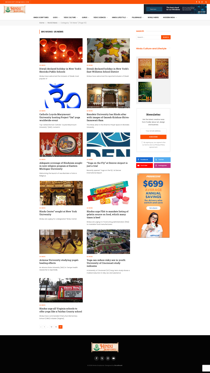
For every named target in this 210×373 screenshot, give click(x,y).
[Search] (206, 2)
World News (153, 17)
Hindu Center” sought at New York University (58, 213)
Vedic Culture (70, 17)
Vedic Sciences (100, 17)
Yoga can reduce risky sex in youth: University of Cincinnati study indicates (106, 263)
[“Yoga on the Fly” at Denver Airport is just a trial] (108, 144)
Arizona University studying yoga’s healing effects (58, 261)
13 (56, 327)
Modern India (169, 17)
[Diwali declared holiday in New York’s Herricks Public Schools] (61, 50)
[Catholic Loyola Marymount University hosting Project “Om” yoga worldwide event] (61, 96)
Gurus (84, 17)
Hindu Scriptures (41, 17)
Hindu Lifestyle (119, 17)
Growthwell (118, 365)
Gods (55, 17)
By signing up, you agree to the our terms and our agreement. (153, 144)
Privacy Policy (160, 145)
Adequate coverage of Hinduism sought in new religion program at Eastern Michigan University (60, 165)
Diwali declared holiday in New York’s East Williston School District (108, 70)
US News (42, 65)
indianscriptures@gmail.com (17, 2)
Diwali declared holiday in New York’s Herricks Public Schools (60, 70)
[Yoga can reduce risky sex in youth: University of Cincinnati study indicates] (108, 242)
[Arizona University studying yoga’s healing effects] (61, 242)
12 (51, 327)
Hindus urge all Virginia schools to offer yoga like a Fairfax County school (60, 310)
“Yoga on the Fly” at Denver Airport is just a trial (107, 164)
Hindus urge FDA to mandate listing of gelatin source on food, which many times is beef (107, 214)
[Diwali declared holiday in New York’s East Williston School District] (108, 50)
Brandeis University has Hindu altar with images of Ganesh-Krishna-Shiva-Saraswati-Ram (108, 117)
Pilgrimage (137, 17)
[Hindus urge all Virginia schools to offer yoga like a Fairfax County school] (61, 290)
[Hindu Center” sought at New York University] (61, 193)
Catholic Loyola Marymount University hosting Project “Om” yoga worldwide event (59, 117)
